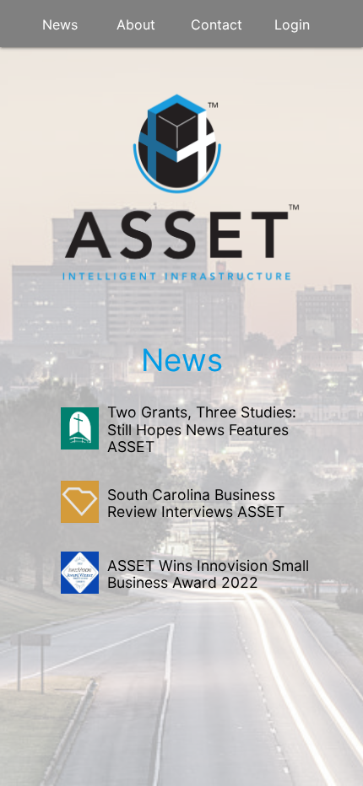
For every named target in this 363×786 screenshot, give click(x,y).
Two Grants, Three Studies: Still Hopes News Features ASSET (201, 429)
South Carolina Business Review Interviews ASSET (195, 503)
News (60, 24)
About (135, 24)
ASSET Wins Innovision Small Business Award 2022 (208, 574)
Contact (216, 24)
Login (292, 24)
